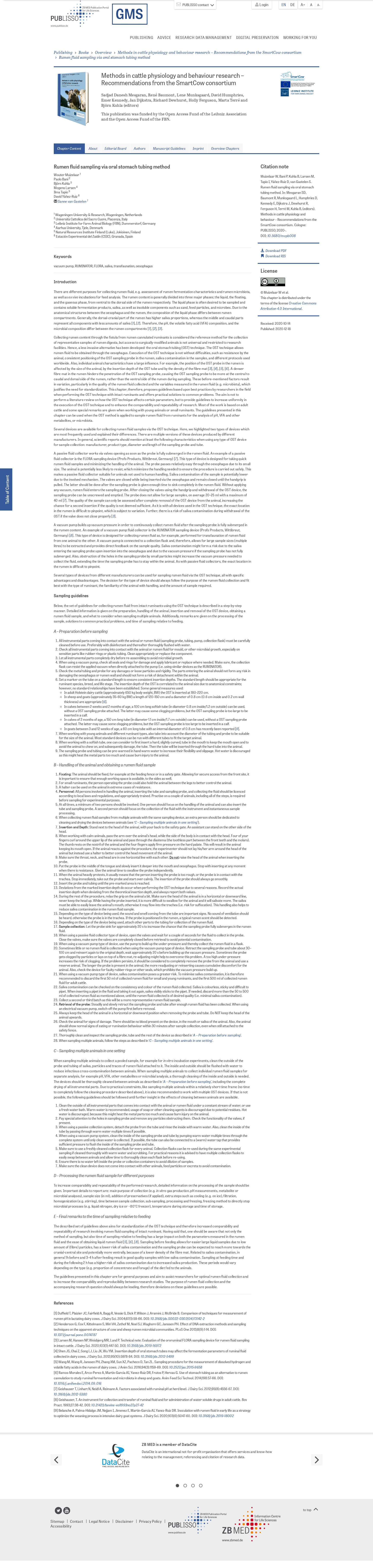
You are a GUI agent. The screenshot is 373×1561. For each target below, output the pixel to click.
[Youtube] (67, 1511)
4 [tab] (200, 1485)
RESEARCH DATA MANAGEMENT (203, 37)
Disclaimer (124, 1521)
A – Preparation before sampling (216, 1035)
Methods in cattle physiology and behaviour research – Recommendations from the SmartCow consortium (210, 52)
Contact (76, 1521)
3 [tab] (193, 1485)
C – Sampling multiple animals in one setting (166, 822)
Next (316, 1460)
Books (84, 52)
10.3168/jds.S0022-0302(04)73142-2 (177, 1318)
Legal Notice (99, 1521)
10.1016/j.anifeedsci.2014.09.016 (78, 1383)
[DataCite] (116, 1456)
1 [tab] (177, 1485)
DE (292, 4)
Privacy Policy (150, 1521)
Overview (103, 52)
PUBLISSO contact (195, 4)
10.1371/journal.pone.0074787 (75, 1334)
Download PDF (275, 250)
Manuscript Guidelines (169, 148)
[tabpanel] (186, 1456)
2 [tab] (185, 1485)
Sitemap (57, 1521)
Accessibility (61, 1526)
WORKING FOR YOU (300, 37)
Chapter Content (69, 148)
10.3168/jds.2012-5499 (157, 1356)
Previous (56, 1460)
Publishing (63, 52)
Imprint (198, 148)
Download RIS (275, 255)
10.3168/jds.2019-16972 (143, 1345)
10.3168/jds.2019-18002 (216, 1415)
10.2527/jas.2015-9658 (185, 1367)
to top (307, 1509)
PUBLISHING (141, 37)
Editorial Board (115, 148)
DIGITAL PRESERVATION (257, 37)
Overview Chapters (225, 148)
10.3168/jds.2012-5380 (70, 1394)
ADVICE (164, 37)
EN (283, 4)
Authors (140, 148)
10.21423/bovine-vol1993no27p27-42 (117, 1404)
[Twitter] (58, 1511)
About (93, 148)
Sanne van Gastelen (73, 201)
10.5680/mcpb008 (281, 235)
